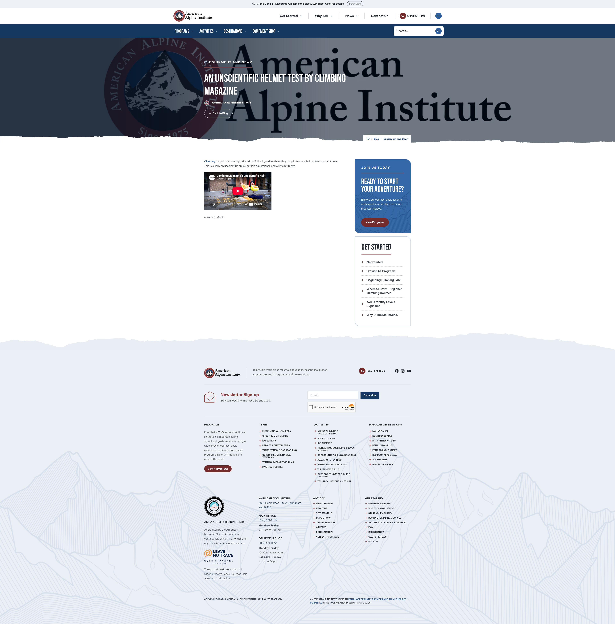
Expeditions (269, 441)
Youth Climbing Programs (278, 462)
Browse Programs (379, 503)
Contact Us (379, 16)
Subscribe (370, 395)
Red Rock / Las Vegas (384, 455)
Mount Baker (380, 431)
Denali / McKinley (383, 445)
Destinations (233, 31)
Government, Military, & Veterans (276, 456)
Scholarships (324, 532)
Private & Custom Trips (276, 445)
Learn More (355, 4)
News (349, 16)
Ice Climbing (324, 443)
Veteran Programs (327, 537)
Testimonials (324, 513)
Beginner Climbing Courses (384, 518)
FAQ (370, 527)
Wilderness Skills (328, 469)
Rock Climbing (326, 438)
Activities (206, 31)
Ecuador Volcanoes (384, 450)
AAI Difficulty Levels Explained (387, 522)
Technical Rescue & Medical (334, 481)
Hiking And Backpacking (332, 464)
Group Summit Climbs (275, 436)
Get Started (289, 16)
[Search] (438, 31)
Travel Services (325, 522)
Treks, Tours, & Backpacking (279, 450)
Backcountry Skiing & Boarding (336, 455)
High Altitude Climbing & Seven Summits (336, 449)
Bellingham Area (382, 464)
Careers (321, 527)
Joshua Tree (379, 459)
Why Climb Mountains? (382, 508)
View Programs (375, 222)
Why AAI (321, 16)
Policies (373, 541)
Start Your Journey (380, 513)
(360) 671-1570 (268, 542)
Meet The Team (324, 503)
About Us (321, 508)
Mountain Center (272, 467)
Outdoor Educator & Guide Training (333, 475)
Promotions (323, 518)
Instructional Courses (276, 431)
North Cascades (382, 436)
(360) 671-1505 (416, 15)
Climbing (209, 161)
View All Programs (218, 469)
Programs (182, 31)
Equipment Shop (264, 31)
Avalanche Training (329, 460)
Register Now (376, 532)
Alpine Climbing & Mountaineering (328, 432)
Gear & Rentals (377, 537)
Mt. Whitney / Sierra (384, 441)
